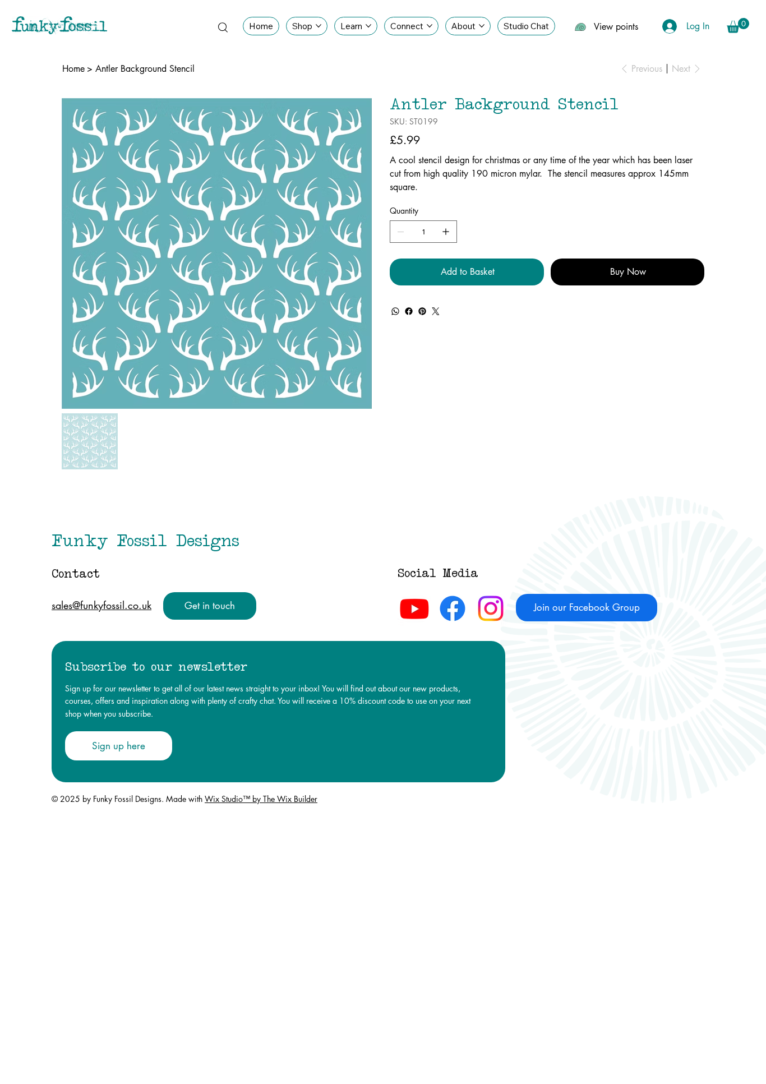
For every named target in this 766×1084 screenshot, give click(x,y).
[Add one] (446, 231)
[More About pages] (481, 26)
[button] (738, 25)
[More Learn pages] (368, 26)
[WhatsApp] (395, 311)
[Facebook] (408, 311)
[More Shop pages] (318, 26)
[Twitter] (435, 311)
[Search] (222, 27)
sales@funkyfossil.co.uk (101, 605)
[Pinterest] (422, 311)
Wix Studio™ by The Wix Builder (261, 799)
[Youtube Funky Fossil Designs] (414, 608)
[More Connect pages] (429, 26)
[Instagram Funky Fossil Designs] (490, 608)
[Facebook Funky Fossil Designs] (452, 608)
